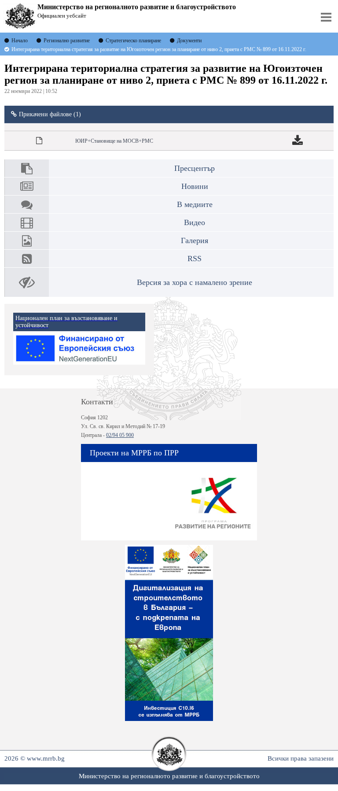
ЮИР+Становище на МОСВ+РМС (114, 141)
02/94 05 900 (120, 435)
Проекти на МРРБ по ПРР (134, 452)
